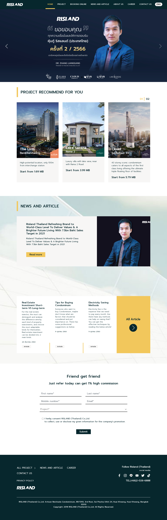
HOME (50, 4)
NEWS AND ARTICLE (100, 4)
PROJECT (61, 4)
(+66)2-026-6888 (140, 480)
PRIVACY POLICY (25, 480)
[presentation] (6, 46)
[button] (82, 77)
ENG (159, 4)
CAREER (131, 4)
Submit (83, 431)
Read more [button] (35, 254)
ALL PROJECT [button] (25, 468)
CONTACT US (145, 4)
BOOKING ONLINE (78, 4)
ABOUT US (118, 4)
